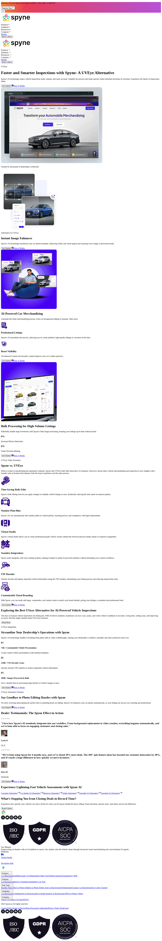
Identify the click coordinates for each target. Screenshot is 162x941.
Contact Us (13, 900)
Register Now (7, 8)
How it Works (19, 86)
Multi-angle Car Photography (28, 876)
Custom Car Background (82, 888)
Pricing (4, 34)
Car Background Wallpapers (12, 894)
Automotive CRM (70, 876)
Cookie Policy (6, 908)
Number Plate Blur (8, 888)
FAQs (26, 900)
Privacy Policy (54, 908)
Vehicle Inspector (56, 876)
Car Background (30, 894)
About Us (5, 900)
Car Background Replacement (60, 888)
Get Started (6, 86)
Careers (21, 900)
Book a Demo (7, 37)
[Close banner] (3, 11)
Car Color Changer (99, 888)
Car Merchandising (8, 876)
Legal (66, 908)
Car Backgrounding (9, 882)
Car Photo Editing (23, 888)
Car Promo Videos (75, 894)
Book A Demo (7, 808)
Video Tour (44, 876)
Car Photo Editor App (39, 888)
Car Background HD (59, 894)
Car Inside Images (44, 894)
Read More (6, 622)
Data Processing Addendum (37, 908)
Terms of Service (19, 908)
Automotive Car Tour (36, 882)
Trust (62, 908)
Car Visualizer (22, 882)
